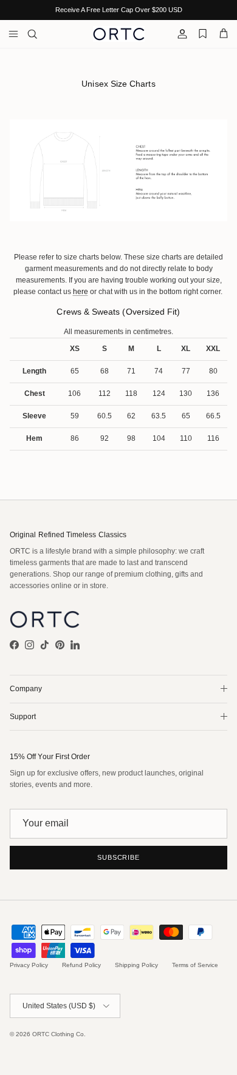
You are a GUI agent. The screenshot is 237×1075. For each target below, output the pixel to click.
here (80, 291)
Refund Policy (81, 965)
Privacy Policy (29, 965)
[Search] (40, 34)
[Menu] (13, 34)
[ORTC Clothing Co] (119, 34)
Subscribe (118, 857)
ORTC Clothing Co (58, 1034)
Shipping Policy (136, 965)
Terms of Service (195, 965)
